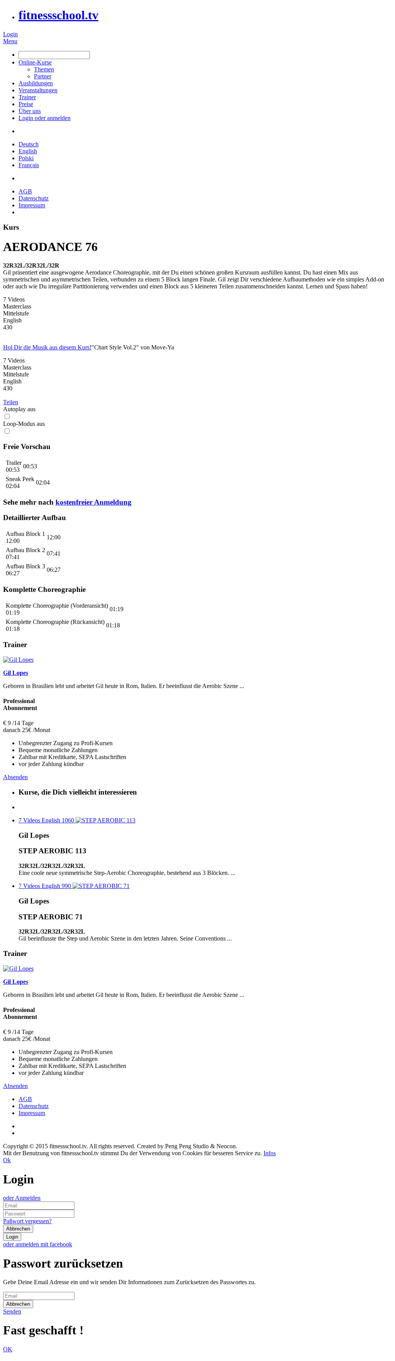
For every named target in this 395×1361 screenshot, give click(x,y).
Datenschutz (34, 198)
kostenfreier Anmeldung (94, 502)
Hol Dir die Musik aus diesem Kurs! (47, 347)
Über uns (30, 111)
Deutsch (29, 144)
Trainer (27, 97)
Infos (269, 1153)
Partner (42, 76)
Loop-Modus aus (24, 423)
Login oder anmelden (45, 118)
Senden (12, 1311)
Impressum (32, 205)
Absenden (15, 777)
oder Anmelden (22, 1198)
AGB (25, 191)
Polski (26, 158)
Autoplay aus (19, 409)
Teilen (10, 402)
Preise (26, 104)
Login (10, 34)
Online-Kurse (35, 62)
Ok (7, 1160)
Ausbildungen (36, 83)
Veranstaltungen (38, 90)
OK (7, 1349)
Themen (44, 69)
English (28, 151)
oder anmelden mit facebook (37, 1244)
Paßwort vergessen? (27, 1221)
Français (29, 165)
